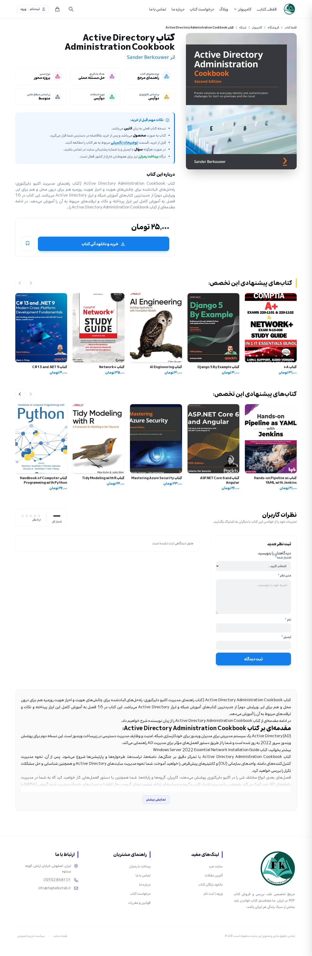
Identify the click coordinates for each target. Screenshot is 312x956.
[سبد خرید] (57, 9)
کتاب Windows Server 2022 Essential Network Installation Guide (210, 749)
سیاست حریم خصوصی (31, 936)
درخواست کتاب (202, 9)
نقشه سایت (60, 936)
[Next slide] (19, 394)
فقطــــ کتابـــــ (267, 9)
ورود (23, 9)
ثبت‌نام (35, 9)
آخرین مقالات (214, 875)
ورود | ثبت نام (213, 893)
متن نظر (284, 575)
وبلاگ (223, 9)
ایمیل (286, 637)
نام (288, 620)
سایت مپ (216, 866)
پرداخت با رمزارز (140, 866)
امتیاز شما (283, 557)
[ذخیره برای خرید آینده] (27, 244)
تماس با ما (157, 9)
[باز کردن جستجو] (71, 9)
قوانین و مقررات (139, 902)
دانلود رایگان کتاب (210, 884)
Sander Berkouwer (148, 57)
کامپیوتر (244, 9)
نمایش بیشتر (156, 799)
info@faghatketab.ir (54, 888)
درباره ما (178, 9)
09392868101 (57, 880)
